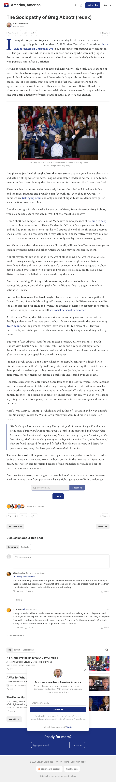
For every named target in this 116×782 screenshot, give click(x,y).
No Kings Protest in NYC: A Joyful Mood (32, 657)
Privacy (58, 761)
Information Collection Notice (57, 719)
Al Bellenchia (19, 573)
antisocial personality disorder (68, 310)
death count (14, 326)
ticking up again (31, 198)
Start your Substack (50, 769)
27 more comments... (16, 635)
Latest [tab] (17, 650)
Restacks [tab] (25, 547)
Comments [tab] (13, 547)
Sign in (107, 5)
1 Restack (40, 506)
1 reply (19, 600)
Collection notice (78, 761)
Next (100, 526)
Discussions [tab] (28, 650)
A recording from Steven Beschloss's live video (29, 661)
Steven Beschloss (21, 24)
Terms (66, 761)
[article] (58, 663)
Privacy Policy (79, 719)
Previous (17, 526)
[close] (85, 670)
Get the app (72, 769)
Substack (44, 776)
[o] (98, 663)
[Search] (75, 5)
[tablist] (19, 547)
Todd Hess (18, 609)
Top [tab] (9, 650)
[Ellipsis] (108, 573)
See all (12, 719)
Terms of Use (71, 716)
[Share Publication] (81, 5)
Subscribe (92, 5)
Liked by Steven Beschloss (25, 577)
